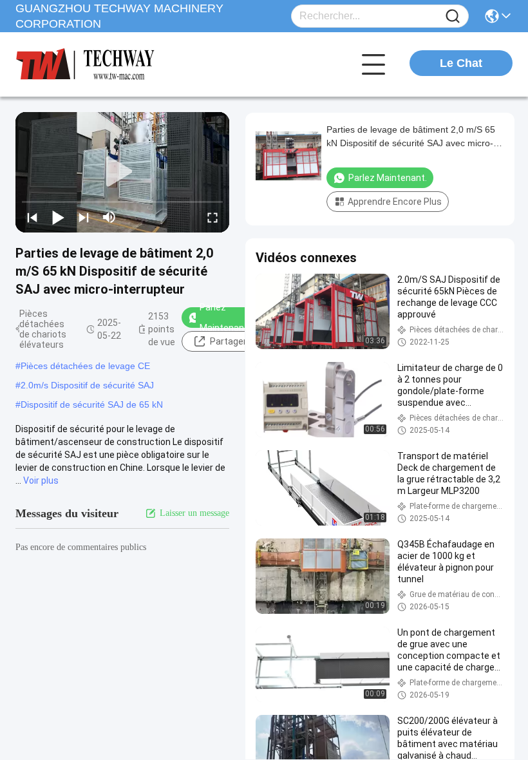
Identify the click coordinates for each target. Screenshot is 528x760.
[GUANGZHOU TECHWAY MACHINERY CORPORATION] (86, 64)
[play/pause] (58, 217)
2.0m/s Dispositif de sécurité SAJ (87, 385)
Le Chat (461, 63)
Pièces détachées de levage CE (85, 366)
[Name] (452, 16)
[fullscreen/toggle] (212, 217)
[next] (84, 217)
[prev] (32, 217)
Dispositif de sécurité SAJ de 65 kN (92, 404)
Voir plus (41, 480)
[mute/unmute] (109, 217)
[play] (122, 172)
